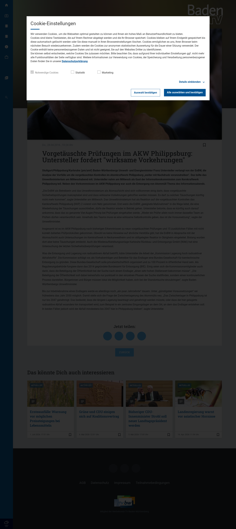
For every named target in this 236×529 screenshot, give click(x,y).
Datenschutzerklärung (75, 61)
